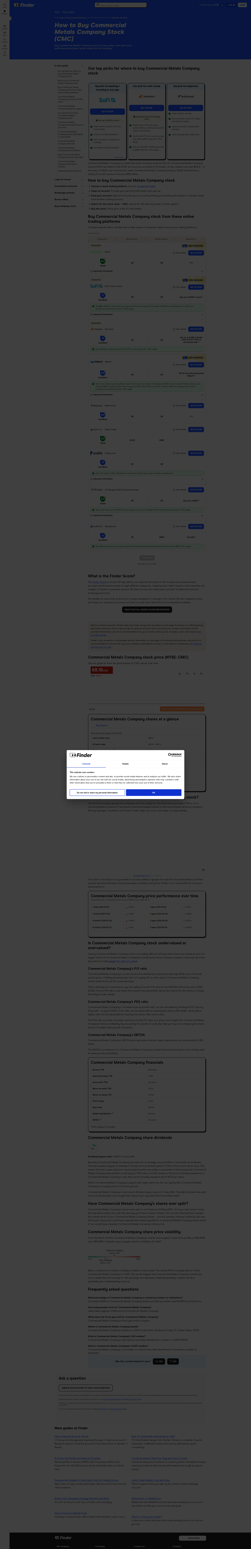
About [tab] (165, 764)
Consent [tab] (86, 764)
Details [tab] (125, 764)
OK (153, 792)
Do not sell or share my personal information (97, 792)
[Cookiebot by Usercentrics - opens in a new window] (170, 755)
